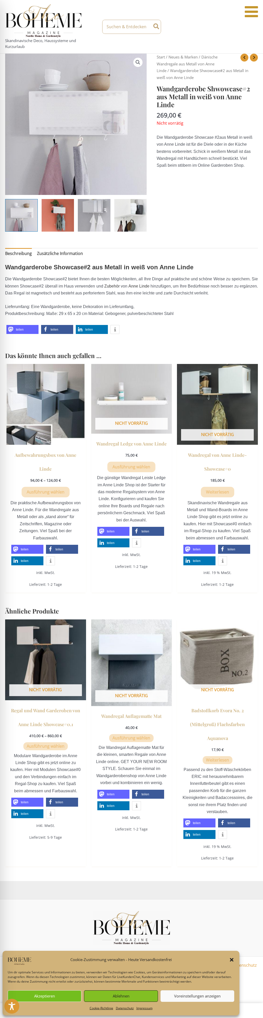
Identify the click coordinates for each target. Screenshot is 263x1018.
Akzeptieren (44, 996)
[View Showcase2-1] (94, 215)
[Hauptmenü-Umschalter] (253, 26)
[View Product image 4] (130, 215)
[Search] (156, 27)
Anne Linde (138, 286)
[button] (231, 959)
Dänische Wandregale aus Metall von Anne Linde (187, 63)
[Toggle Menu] (251, 12)
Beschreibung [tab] (18, 253)
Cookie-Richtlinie (101, 1008)
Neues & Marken (183, 57)
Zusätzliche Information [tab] (60, 253)
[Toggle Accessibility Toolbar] (12, 1006)
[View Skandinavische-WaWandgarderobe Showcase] (21, 215)
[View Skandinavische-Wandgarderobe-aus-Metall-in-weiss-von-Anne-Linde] (58, 215)
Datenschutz (125, 1008)
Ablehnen (121, 996)
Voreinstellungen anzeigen (197, 996)
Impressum (144, 1008)
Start (161, 57)
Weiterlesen (217, 492)
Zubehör (112, 286)
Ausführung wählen (45, 492)
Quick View (45, 440)
